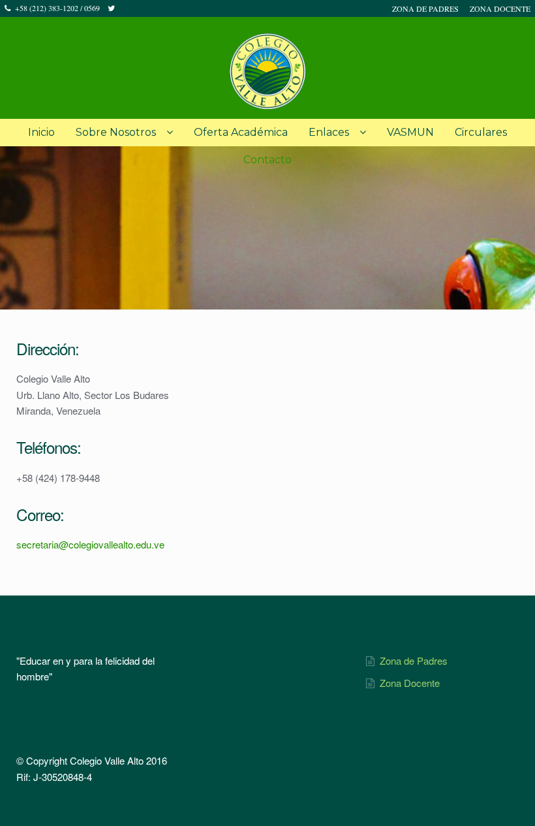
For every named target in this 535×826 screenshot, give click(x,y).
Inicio (41, 132)
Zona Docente (500, 8)
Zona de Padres (425, 8)
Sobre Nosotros (116, 132)
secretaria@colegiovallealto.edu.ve (90, 544)
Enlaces (329, 132)
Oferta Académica (241, 132)
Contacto (267, 159)
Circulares (481, 132)
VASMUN (410, 132)
